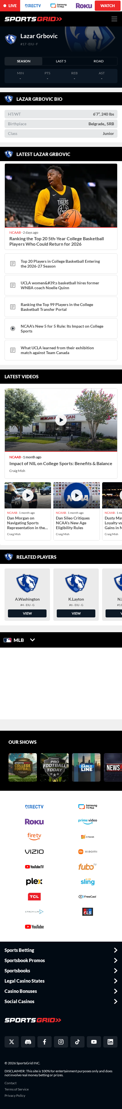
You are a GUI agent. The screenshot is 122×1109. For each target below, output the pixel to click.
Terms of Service (17, 1089)
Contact (10, 1083)
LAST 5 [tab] (61, 61)
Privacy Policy (15, 1096)
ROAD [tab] (99, 61)
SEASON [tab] (23, 61)
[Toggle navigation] (114, 19)
